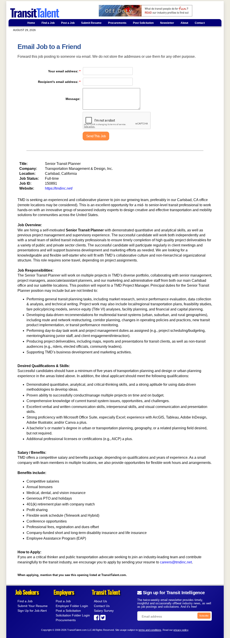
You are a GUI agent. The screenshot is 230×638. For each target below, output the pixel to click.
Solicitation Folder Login (73, 615)
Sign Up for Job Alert (32, 610)
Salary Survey (104, 610)
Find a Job (48, 22)
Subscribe (204, 615)
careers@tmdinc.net (176, 562)
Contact (200, 22)
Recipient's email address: (58, 82)
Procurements (117, 22)
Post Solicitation (143, 22)
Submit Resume (91, 22)
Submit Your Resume (33, 606)
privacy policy (180, 630)
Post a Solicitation (68, 610)
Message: (73, 99)
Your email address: (63, 71)
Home (31, 22)
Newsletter (167, 22)
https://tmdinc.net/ (59, 188)
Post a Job (68, 22)
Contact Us (102, 606)
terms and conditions (150, 630)
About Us (100, 601)
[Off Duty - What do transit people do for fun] (138, 16)
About (184, 22)
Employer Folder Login (72, 606)
